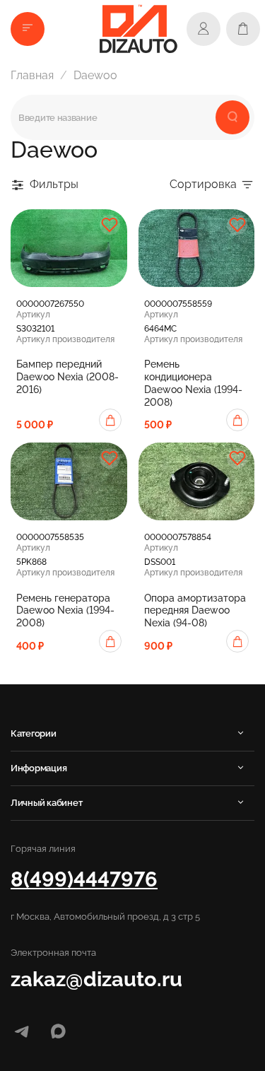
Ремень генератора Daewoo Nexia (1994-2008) (65, 610)
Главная (32, 75)
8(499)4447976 (84, 879)
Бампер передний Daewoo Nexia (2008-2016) (67, 376)
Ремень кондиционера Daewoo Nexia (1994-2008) (193, 382)
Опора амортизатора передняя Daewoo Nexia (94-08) (195, 610)
